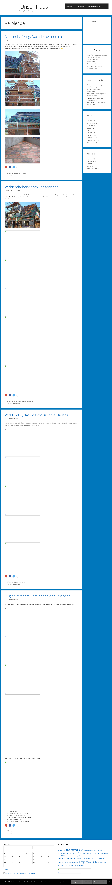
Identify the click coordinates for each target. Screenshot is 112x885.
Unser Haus (34, 6)
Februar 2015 (91, 135)
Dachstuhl (73, 853)
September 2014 (92, 140)
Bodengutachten (93, 850)
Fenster (61, 856)
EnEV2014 (92, 853)
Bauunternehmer (74, 849)
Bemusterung (86, 850)
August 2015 (91, 123)
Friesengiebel (10, 173)
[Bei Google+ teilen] (6, 167)
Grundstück (90, 161)
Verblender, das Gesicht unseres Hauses (36, 415)
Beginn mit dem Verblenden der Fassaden (37, 596)
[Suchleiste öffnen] (105, 6)
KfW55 (101, 859)
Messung (66, 862)
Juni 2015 (89, 128)
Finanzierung (68, 856)
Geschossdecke (91, 856)
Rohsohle (103, 862)
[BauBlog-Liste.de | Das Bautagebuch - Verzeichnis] (19, 873)
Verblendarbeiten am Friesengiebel (32, 187)
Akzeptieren (76, 882)
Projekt (83, 862)
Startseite (69, 6)
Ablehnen (87, 882)
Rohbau (16, 582)
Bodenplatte (101, 850)
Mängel (89, 166)
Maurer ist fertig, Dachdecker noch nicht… (37, 36)
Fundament (84, 856)
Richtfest (90, 862)
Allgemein (90, 159)
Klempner (61, 862)
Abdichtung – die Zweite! (94, 66)
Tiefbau (62, 865)
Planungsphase (91, 168)
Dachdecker (65, 853)
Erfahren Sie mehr (99, 882)
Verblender (17, 173)
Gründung (75, 858)
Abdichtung (61, 850)
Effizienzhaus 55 (83, 853)
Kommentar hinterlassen (13, 403)
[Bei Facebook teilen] (10, 167)
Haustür (82, 859)
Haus (8, 172)
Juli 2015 (89, 125)
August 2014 (91, 142)
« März (6, 869)
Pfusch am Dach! (92, 68)
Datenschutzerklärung (95, 6)
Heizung (89, 858)
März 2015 (90, 133)
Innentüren (96, 859)
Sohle (59, 865)
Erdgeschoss (10, 582)
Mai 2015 (89, 130)
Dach (60, 853)
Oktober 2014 (91, 137)
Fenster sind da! (92, 64)
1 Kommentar (10, 833)
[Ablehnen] (110, 882)
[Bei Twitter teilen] (14, 167)
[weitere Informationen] (17, 167)
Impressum (81, 6)
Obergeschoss (75, 862)
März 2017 (90, 121)
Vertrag (76, 865)
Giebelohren (17, 401)
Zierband (23, 173)
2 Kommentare (10, 175)
